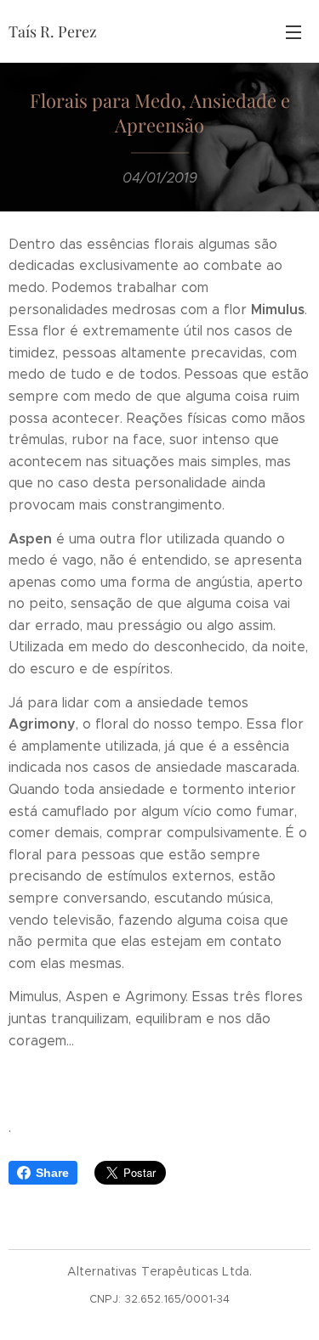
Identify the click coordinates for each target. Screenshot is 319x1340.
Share (52, 1173)
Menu (293, 31)
